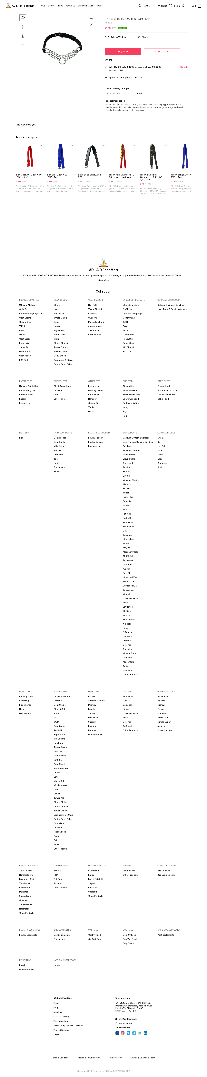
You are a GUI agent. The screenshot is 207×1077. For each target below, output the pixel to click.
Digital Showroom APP (117, 1071)
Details (184, 67)
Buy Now (122, 51)
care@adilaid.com (128, 1019)
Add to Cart (162, 51)
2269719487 (125, 1023)
